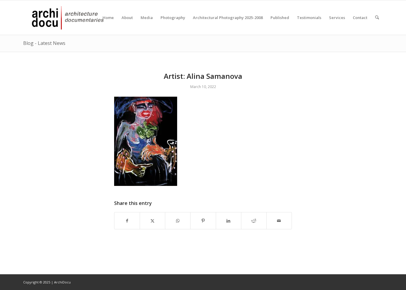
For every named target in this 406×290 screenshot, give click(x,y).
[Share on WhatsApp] (177, 220)
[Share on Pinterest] (203, 220)
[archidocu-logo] (64, 17)
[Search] (377, 17)
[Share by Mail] (279, 220)
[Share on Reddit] (253, 220)
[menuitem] (108, 17)
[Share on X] (152, 220)
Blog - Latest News (44, 43)
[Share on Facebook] (127, 220)
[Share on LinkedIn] (228, 220)
